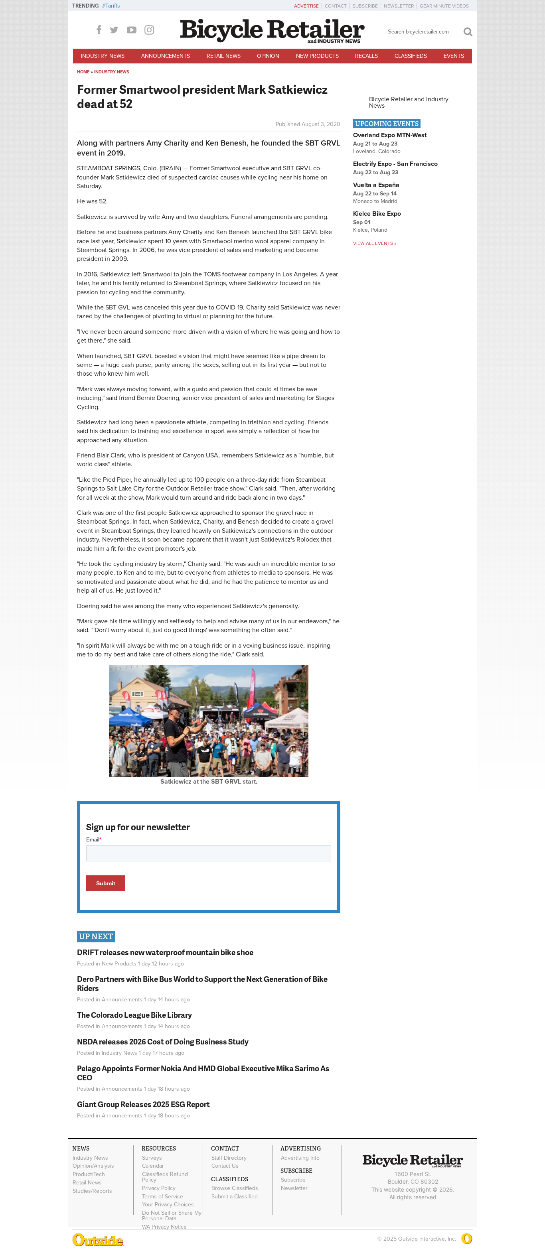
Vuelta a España (376, 185)
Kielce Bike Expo (377, 214)
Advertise (306, 6)
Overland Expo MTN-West (390, 135)
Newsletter (399, 6)
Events (454, 56)
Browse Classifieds (234, 1188)
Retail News (224, 56)
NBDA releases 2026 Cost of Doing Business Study (163, 1041)
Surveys (152, 1158)
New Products (317, 56)
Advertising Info (300, 1158)
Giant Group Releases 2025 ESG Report (143, 1104)
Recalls (366, 56)
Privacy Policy (159, 1188)
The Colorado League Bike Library (134, 1014)
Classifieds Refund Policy (165, 1177)
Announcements (165, 56)
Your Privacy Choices (168, 1205)
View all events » (374, 243)
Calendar (153, 1166)
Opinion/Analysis (93, 1166)
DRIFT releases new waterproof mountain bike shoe (165, 952)
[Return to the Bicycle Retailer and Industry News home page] (272, 41)
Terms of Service (162, 1196)
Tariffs (112, 5)
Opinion (268, 56)
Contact (336, 6)
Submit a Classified (234, 1197)
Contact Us (225, 1166)
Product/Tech (89, 1174)
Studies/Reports (92, 1191)
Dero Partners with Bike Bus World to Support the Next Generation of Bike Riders (202, 983)
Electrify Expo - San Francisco (395, 164)
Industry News (102, 56)
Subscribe (365, 6)
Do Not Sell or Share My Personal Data (171, 1216)
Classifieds (411, 56)
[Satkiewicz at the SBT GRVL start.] (208, 775)
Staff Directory (229, 1158)
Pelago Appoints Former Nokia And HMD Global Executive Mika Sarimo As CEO (203, 1073)
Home (83, 72)
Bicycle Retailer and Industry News (408, 102)
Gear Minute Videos (444, 6)
